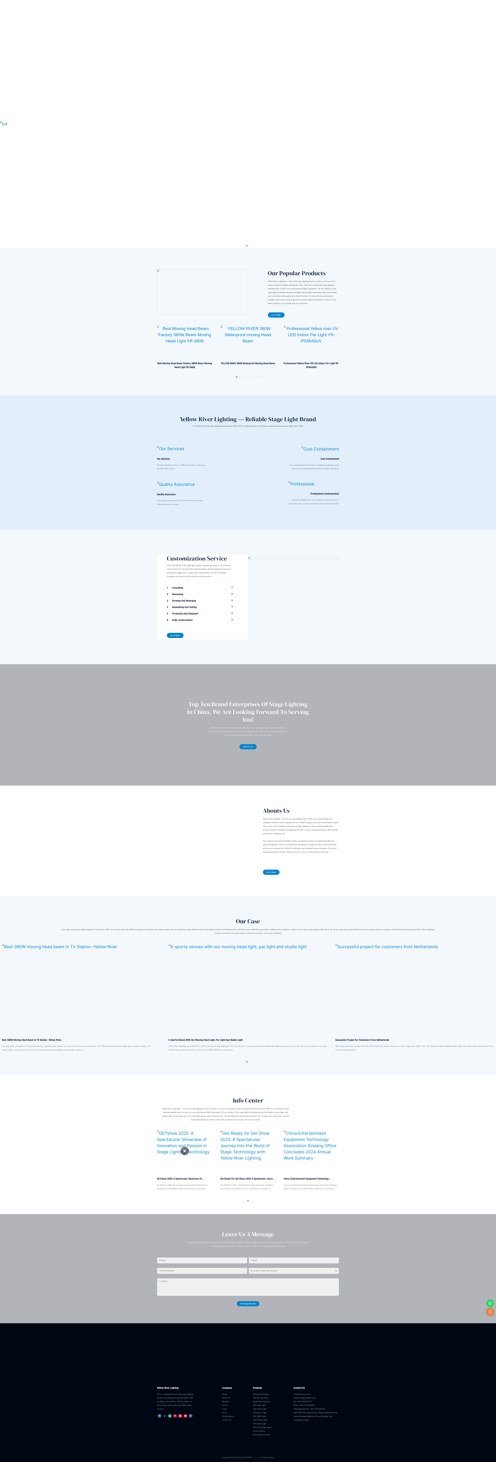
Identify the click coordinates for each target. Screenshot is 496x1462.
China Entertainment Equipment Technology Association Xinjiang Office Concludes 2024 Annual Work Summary (310, 1179)
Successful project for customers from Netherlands (195, 1039)
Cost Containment (330, 458)
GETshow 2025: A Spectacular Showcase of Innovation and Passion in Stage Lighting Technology (184, 1179)
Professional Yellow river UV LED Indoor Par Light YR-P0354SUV (248, 365)
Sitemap (256, 1457)
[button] (242, 245)
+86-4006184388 (332, 3)
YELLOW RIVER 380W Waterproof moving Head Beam (185, 363)
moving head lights (280, 285)
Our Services (163, 458)
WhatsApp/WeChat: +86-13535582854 (309, 1409)
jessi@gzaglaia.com (312, 3)
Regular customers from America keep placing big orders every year (371, 1039)
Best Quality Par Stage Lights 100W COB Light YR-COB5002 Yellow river (311, 365)
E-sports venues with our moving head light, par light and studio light (39, 1039)
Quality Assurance (166, 494)
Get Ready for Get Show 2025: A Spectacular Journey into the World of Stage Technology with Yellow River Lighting (247, 1179)
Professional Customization (325, 493)
